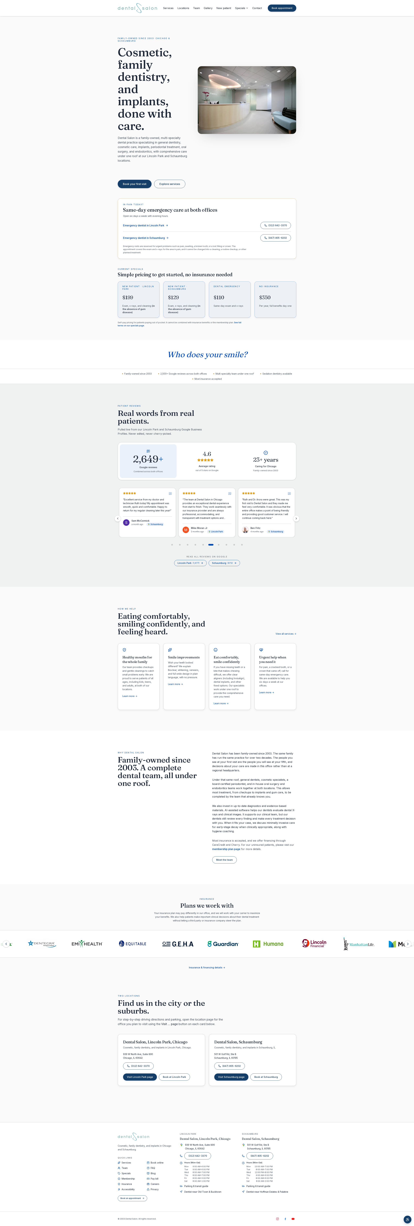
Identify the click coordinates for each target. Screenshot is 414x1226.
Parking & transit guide (196, 1186)
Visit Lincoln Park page (140, 1077)
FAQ (153, 1168)
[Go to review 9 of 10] (234, 544)
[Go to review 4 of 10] (195, 544)
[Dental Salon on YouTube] (293, 1219)
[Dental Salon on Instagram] (277, 1219)
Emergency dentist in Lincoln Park (143, 225)
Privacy (155, 1189)
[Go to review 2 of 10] (179, 544)
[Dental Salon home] (137, 8)
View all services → (286, 633)
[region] (207, 518)
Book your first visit (134, 184)
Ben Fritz (147, 527)
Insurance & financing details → (207, 967)
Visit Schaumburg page (231, 1077)
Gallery (208, 8)
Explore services (169, 184)
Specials (240, 8)
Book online (157, 1162)
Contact (257, 8)
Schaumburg (222, 563)
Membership (128, 1178)
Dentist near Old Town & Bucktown (202, 1191)
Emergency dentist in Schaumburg (144, 237)
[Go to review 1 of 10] (172, 544)
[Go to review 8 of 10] (226, 544)
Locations (183, 8)
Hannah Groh (269, 527)
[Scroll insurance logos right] (407, 943)
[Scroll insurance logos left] (6, 943)
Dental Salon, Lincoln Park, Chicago (205, 1139)
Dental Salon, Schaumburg (260, 1139)
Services (168, 8)
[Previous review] (117, 518)
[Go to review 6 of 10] (210, 544)
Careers (155, 1184)
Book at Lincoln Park (176, 1078)
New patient (223, 8)
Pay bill (154, 1178)
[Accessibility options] (407, 1219)
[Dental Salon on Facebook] (285, 1219)
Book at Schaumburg (268, 1078)
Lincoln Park (188, 563)
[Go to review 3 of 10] (187, 544)
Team (196, 8)
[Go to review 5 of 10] (203, 544)
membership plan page (226, 849)
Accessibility (128, 1189)
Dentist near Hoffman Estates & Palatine (267, 1191)
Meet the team (224, 859)
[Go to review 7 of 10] (218, 544)
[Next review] (296, 518)
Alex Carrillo (208, 527)
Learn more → (129, 696)
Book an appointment (130, 1198)
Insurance (127, 1184)
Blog (153, 1173)
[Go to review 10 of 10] (241, 544)
